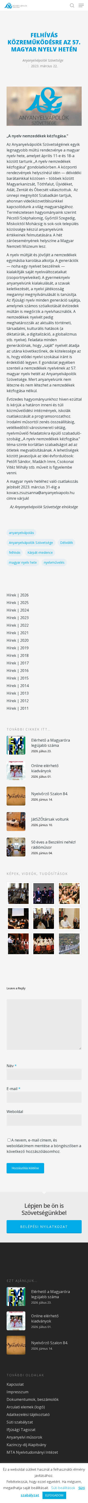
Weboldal (15, 1111)
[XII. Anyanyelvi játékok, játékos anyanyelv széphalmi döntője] (19, 918)
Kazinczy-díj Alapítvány (26, 1444)
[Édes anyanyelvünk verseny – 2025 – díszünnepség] (44, 944)
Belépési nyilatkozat (44, 1226)
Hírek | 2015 (18, 678)
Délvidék (66, 542)
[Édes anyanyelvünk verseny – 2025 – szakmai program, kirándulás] (69, 944)
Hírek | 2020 (18, 640)
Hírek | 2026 (18, 595)
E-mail (13, 1088)
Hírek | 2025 (18, 602)
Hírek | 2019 (18, 648)
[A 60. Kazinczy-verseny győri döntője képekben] (69, 893)
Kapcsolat (15, 1384)
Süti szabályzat (20, 1422)
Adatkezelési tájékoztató (28, 1414)
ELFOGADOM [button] (54, 1495)
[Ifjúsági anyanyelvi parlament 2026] (44, 918)
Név (12, 1065)
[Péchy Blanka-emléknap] (69, 918)
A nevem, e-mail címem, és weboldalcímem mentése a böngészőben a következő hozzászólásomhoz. (44, 1146)
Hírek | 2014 (18, 685)
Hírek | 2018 (18, 655)
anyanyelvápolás (21, 532)
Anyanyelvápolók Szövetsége (43, 60)
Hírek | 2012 (18, 700)
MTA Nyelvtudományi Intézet (32, 1452)
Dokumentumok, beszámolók (33, 1399)
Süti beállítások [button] (63, 1487)
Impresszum (17, 1391)
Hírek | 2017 (18, 663)
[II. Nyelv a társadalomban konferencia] (44, 893)
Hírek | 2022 (18, 625)
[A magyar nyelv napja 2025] (19, 944)
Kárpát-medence (40, 552)
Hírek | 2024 (18, 610)
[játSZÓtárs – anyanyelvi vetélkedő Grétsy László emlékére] (19, 893)
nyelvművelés (54, 562)
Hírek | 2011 (18, 708)
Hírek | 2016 (18, 670)
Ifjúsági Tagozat (21, 1429)
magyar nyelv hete (23, 562)
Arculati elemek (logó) (26, 1407)
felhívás (14, 552)
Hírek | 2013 (18, 693)
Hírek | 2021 (18, 632)
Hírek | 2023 (18, 617)
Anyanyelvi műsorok (24, 1437)
